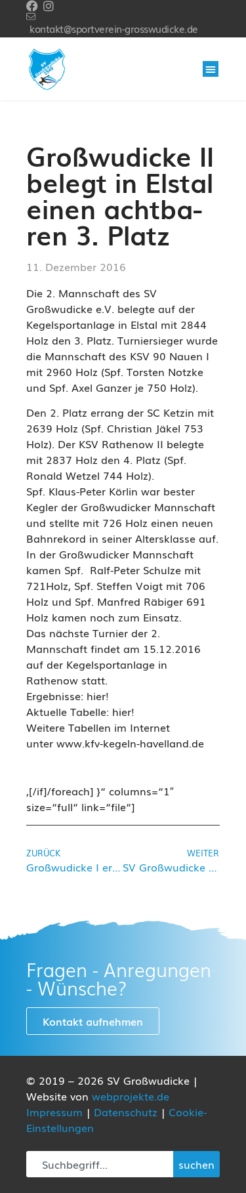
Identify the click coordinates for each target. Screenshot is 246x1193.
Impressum (54, 1112)
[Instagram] (48, 6)
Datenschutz (125, 1112)
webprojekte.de (130, 1096)
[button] (210, 69)
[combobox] (99, 1164)
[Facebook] (32, 6)
